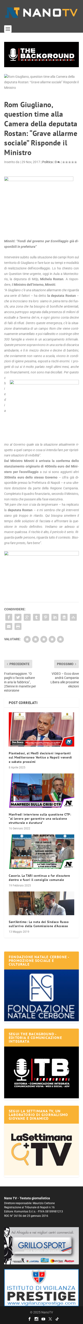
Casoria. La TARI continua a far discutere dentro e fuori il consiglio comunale (39, 878)
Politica (47, 162)
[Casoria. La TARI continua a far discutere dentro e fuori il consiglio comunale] (41, 851)
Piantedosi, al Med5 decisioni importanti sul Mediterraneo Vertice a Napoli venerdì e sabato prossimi (40, 757)
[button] (41, 54)
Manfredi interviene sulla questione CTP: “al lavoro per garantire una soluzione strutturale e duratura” (40, 818)
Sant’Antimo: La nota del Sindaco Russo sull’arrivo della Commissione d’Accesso (39, 924)
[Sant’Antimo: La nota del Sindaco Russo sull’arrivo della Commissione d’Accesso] (41, 903)
